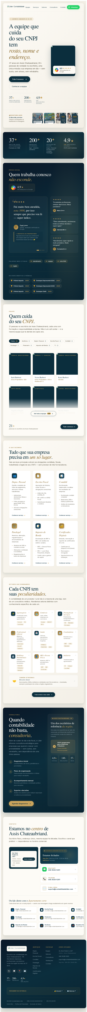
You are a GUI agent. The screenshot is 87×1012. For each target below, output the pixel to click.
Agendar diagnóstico (21, 803)
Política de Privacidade (21, 1004)
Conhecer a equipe (19, 86)
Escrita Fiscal (55, 341)
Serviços (36, 7)
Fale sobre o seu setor (43, 694)
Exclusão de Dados (35, 1004)
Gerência (25, 341)
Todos (14, 341)
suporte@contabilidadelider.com (69, 959)
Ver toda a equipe (43, 413)
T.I (56, 345)
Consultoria (53, 7)
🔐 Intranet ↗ (58, 991)
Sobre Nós (10, 1004)
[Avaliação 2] (40, 250)
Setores (44, 7)
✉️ (25, 971)
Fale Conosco (19, 79)
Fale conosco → (69, 427)
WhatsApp (74, 7)
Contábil (68, 341)
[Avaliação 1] (38, 250)
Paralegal (14, 345)
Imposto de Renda (43, 345)
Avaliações (49, 960)
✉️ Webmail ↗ (71, 991)
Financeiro (27, 345)
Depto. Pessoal (40, 341)
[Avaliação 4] (43, 250)
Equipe (28, 7)
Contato (63, 7)
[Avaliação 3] (42, 250)
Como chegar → (29, 859)
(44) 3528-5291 (64, 956)
